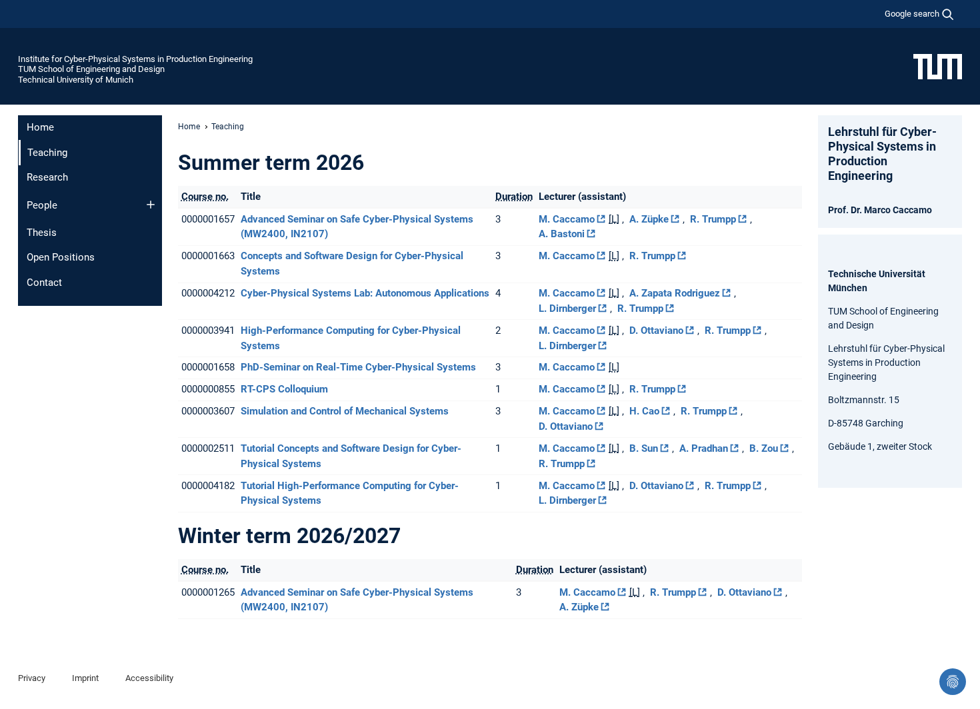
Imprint (85, 678)
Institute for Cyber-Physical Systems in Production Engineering (135, 59)
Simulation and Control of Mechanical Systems (345, 411)
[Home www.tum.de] (937, 66)
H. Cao (644, 411)
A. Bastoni (562, 234)
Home (40, 127)
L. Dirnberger (567, 309)
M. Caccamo (567, 219)
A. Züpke (649, 219)
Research (47, 177)
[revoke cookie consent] (952, 681)
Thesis (42, 233)
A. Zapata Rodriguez (674, 293)
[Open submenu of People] (151, 205)
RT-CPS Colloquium (284, 389)
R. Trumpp (713, 219)
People (42, 205)
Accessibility (149, 678)
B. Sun (643, 448)
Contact (44, 283)
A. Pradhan (703, 448)
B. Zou (763, 448)
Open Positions (61, 257)
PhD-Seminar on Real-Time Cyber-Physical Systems (358, 367)
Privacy (31, 678)
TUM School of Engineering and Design (91, 69)
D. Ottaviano (656, 331)
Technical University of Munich (75, 80)
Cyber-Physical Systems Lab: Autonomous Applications (365, 293)
